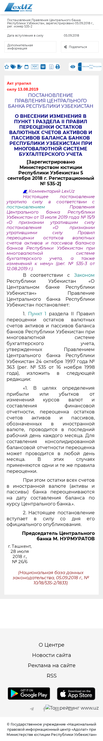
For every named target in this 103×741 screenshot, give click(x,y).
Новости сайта (51, 655)
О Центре (51, 645)
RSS (52, 676)
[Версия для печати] (58, 67)
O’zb (87, 66)
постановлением (38, 207)
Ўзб (83, 66)
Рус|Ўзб (91, 66)
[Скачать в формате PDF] (51, 67)
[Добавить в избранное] (6, 67)
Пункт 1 (37, 313)
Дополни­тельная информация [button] (20, 46)
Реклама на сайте (52, 665)
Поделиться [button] (78, 47)
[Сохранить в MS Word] (43, 67)
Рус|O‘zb (97, 66)
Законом (84, 275)
